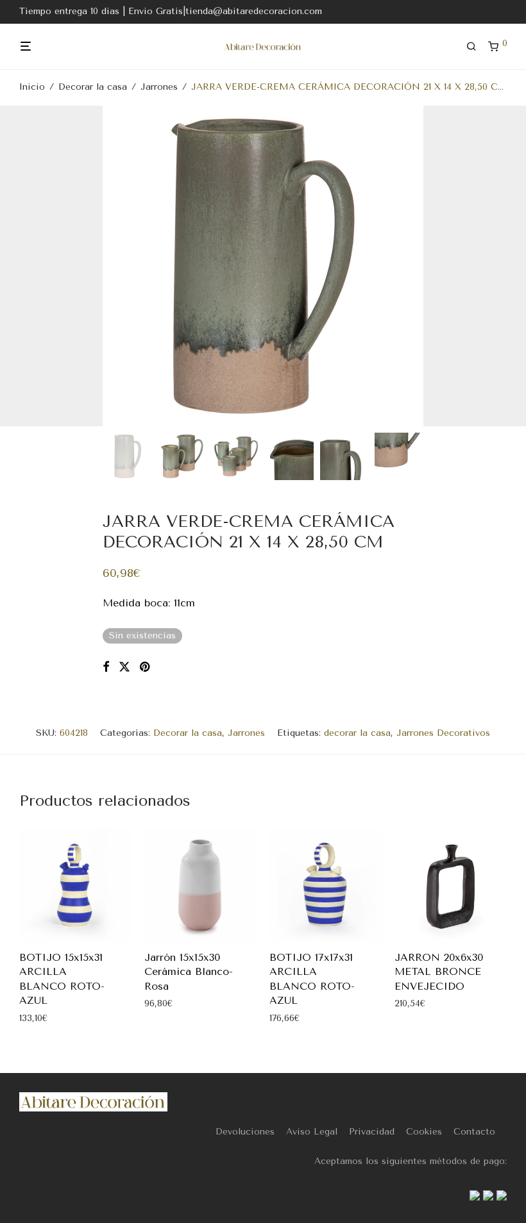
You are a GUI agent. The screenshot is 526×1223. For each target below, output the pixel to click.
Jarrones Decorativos (443, 733)
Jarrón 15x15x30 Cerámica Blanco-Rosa (188, 971)
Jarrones (159, 86)
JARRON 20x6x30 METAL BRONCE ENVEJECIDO (438, 971)
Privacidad (371, 1131)
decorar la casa (357, 733)
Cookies (424, 1131)
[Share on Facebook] (106, 667)
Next (504, 266)
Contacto (474, 1131)
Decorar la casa (92, 86)
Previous (22, 266)
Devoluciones (245, 1131)
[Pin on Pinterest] (145, 667)
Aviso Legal (311, 1131)
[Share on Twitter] (124, 667)
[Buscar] (476, 47)
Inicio (32, 86)
